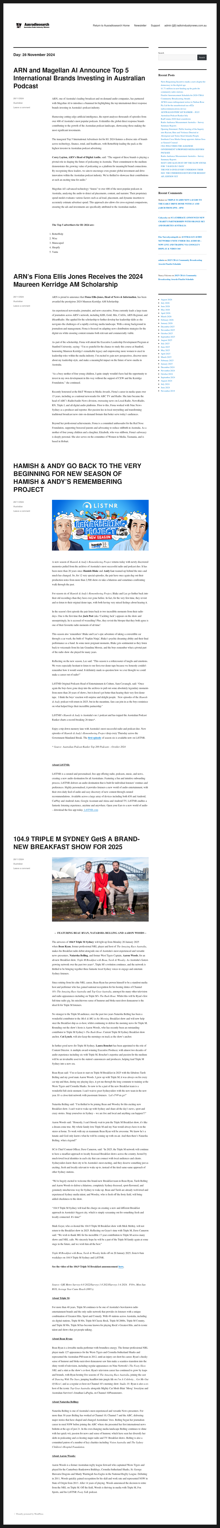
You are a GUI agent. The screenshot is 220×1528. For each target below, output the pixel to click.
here (121, 1266)
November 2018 (168, 390)
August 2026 (166, 299)
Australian (18, 102)
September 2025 (168, 336)
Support (155, 25)
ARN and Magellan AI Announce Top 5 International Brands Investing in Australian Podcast (79, 77)
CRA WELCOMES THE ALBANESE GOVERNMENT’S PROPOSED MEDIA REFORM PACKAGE (182, 149)
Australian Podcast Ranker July (174, 115)
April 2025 (165, 353)
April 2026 (165, 313)
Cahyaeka (162, 217)
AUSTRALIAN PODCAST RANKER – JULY (180, 112)
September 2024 (168, 377)
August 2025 (166, 340)
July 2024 (165, 384)
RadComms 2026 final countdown (176, 118)
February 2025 (167, 360)
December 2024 (168, 367)
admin (161, 260)
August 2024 (166, 380)
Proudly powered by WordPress (29, 1513)
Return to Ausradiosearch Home (111, 25)
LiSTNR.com (91, 809)
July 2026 (165, 302)
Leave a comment (21, 107)
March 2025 (166, 357)
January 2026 (167, 323)
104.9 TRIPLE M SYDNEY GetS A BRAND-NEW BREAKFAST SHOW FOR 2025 (76, 842)
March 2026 (166, 316)
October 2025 (167, 333)
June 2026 (165, 306)
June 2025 (165, 346)
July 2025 (165, 343)
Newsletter (140, 25)
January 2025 (167, 363)
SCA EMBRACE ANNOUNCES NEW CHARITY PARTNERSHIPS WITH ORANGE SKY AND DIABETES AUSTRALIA (181, 221)
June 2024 (165, 387)
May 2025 (165, 350)
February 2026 (167, 319)
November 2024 (168, 370)
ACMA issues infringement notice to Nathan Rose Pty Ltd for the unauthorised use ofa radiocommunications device (182, 105)
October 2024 (167, 373)
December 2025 (168, 326)
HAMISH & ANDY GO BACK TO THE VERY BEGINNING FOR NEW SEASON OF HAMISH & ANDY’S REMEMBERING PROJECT (77, 477)
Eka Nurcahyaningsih (168, 236)
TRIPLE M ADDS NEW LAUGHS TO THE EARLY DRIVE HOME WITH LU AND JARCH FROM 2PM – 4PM (180, 203)
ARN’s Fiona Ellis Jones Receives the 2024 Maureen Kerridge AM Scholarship (78, 280)
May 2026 (165, 309)
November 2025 (168, 329)
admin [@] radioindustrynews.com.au (185, 25)
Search (161, 52)
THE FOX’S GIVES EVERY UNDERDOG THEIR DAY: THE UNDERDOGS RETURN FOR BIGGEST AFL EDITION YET (183, 173)
